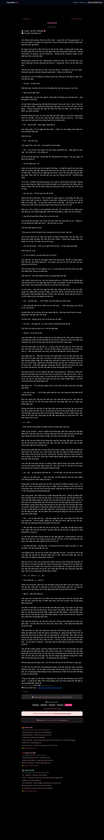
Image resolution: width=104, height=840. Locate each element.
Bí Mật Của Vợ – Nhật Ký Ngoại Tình (31, 742)
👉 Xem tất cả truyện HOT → (29, 748)
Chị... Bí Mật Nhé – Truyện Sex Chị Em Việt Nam (34, 775)
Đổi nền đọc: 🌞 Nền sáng (95, 2)
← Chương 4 (24, 691)
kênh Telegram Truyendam (62, 713)
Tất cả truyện (82, 2)
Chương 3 (52, 705)
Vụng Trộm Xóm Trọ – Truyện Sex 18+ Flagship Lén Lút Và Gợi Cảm (40, 745)
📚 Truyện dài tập (28, 770)
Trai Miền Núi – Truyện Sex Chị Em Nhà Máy (33, 737)
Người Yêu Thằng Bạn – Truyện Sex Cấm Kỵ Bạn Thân (36, 763)
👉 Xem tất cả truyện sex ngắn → (30, 765)
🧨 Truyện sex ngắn (29, 753)
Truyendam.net (35, 33)
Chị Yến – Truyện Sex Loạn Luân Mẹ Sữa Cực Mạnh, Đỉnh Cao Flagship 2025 (42, 777)
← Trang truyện (25, 18)
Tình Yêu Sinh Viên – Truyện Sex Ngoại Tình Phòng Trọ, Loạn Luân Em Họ (41, 783)
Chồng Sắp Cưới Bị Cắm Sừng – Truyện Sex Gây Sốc (36, 757)
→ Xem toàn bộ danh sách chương (52, 708)
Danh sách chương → (77, 18)
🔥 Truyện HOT (27, 727)
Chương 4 (60, 705)
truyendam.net (62, 150)
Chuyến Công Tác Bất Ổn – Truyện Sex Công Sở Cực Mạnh (37, 760)
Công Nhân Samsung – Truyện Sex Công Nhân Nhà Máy (36, 732)
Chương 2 (44, 705)
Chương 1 (35, 705)
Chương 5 (68, 705)
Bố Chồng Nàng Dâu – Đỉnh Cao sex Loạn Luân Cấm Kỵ (36, 735)
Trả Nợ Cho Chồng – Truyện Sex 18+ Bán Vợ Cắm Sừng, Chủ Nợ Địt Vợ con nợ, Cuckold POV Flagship (48, 740)
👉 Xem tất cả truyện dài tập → (30, 791)
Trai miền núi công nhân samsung (50, 688)
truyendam (12, 2)
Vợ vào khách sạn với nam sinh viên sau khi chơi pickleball (37, 788)
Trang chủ (75, 2)
